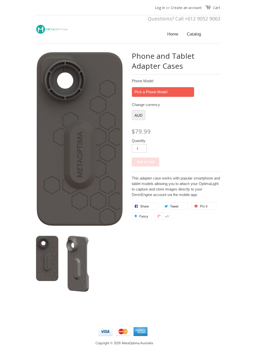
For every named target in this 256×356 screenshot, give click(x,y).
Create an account (186, 7)
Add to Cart (145, 162)
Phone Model (142, 81)
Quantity (139, 140)
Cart (216, 7)
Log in (160, 7)
